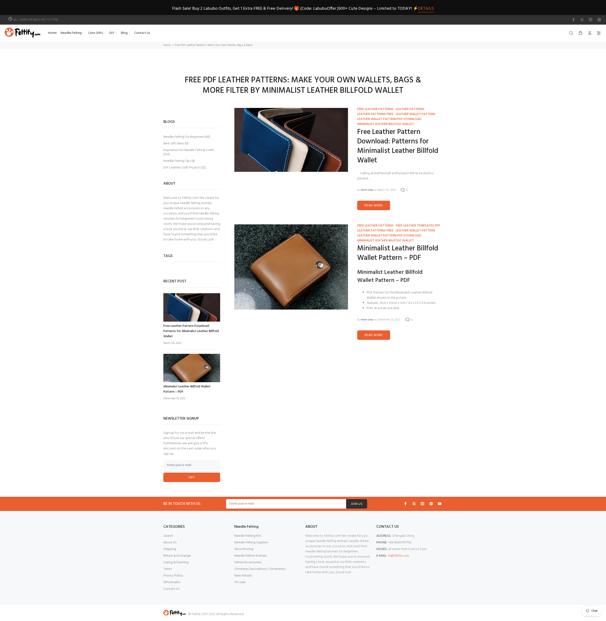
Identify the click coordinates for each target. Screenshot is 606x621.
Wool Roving (243, 549)
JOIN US (356, 504)
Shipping (169, 549)
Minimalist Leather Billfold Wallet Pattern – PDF (397, 253)
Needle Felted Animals (250, 556)
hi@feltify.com (398, 556)
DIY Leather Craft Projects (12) (184, 167)
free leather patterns (375, 109)
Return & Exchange (177, 556)
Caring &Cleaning (175, 562)
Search (168, 536)
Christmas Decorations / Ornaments (259, 569)
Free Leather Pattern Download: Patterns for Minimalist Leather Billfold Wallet (397, 146)
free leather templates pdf (418, 225)
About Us (170, 542)
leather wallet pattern (415, 114)
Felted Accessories (248, 562)
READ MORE (374, 205)
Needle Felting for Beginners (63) (186, 137)
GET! (191, 477)
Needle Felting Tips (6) (179, 161)
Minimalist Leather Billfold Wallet (385, 124)
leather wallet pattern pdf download (389, 119)
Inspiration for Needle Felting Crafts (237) (188, 152)
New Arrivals (243, 575)
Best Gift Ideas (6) (175, 143)
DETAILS (426, 8)
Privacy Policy (173, 575)
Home (167, 45)
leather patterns (410, 109)
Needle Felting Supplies (251, 542)
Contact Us (171, 589)
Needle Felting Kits (247, 536)
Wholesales (171, 582)
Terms (167, 569)
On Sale (239, 582)
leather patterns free (375, 114)
